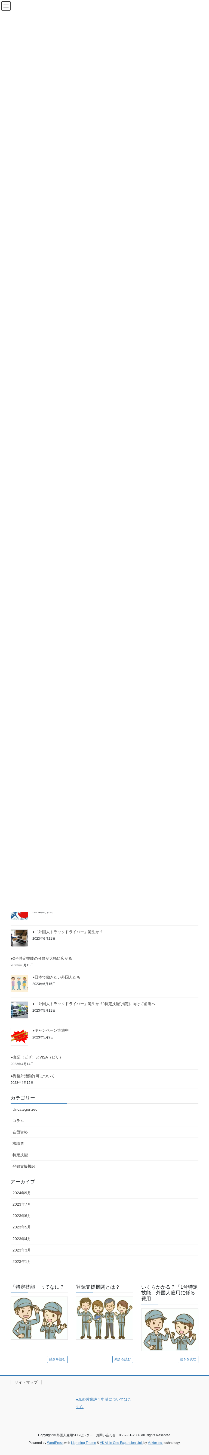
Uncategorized (25, 1109)
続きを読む (57, 1359)
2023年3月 (22, 1250)
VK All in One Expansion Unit (121, 1443)
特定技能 (20, 1155)
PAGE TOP (199, 1406)
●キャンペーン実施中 (50, 1030)
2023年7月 (22, 1204)
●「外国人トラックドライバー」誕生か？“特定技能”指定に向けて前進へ (93, 1004)
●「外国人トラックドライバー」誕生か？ (67, 932)
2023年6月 (22, 1215)
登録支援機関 (24, 1166)
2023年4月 (22, 1239)
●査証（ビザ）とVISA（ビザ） (37, 1057)
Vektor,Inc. (155, 1443)
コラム (18, 1121)
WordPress (55, 1443)
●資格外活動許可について (33, 1076)
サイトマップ (26, 1382)
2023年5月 (22, 1227)
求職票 (18, 1143)
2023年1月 (22, 1261)
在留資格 (20, 1132)
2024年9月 (22, 1193)
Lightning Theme (83, 1443)
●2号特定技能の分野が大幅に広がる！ (43, 958)
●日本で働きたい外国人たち (56, 977)
